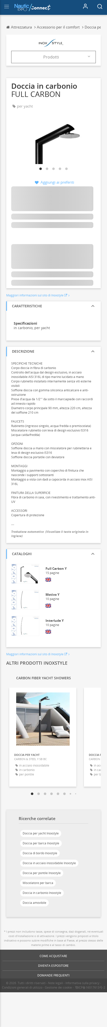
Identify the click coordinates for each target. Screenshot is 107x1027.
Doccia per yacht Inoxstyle (41, 833)
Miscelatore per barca (38, 883)
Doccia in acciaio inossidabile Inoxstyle (49, 863)
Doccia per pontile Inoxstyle (42, 873)
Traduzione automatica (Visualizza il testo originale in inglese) (49, 534)
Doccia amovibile (34, 903)
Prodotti (51, 57)
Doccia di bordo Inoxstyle (40, 853)
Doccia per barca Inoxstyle (41, 843)
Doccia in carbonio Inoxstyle (42, 893)
